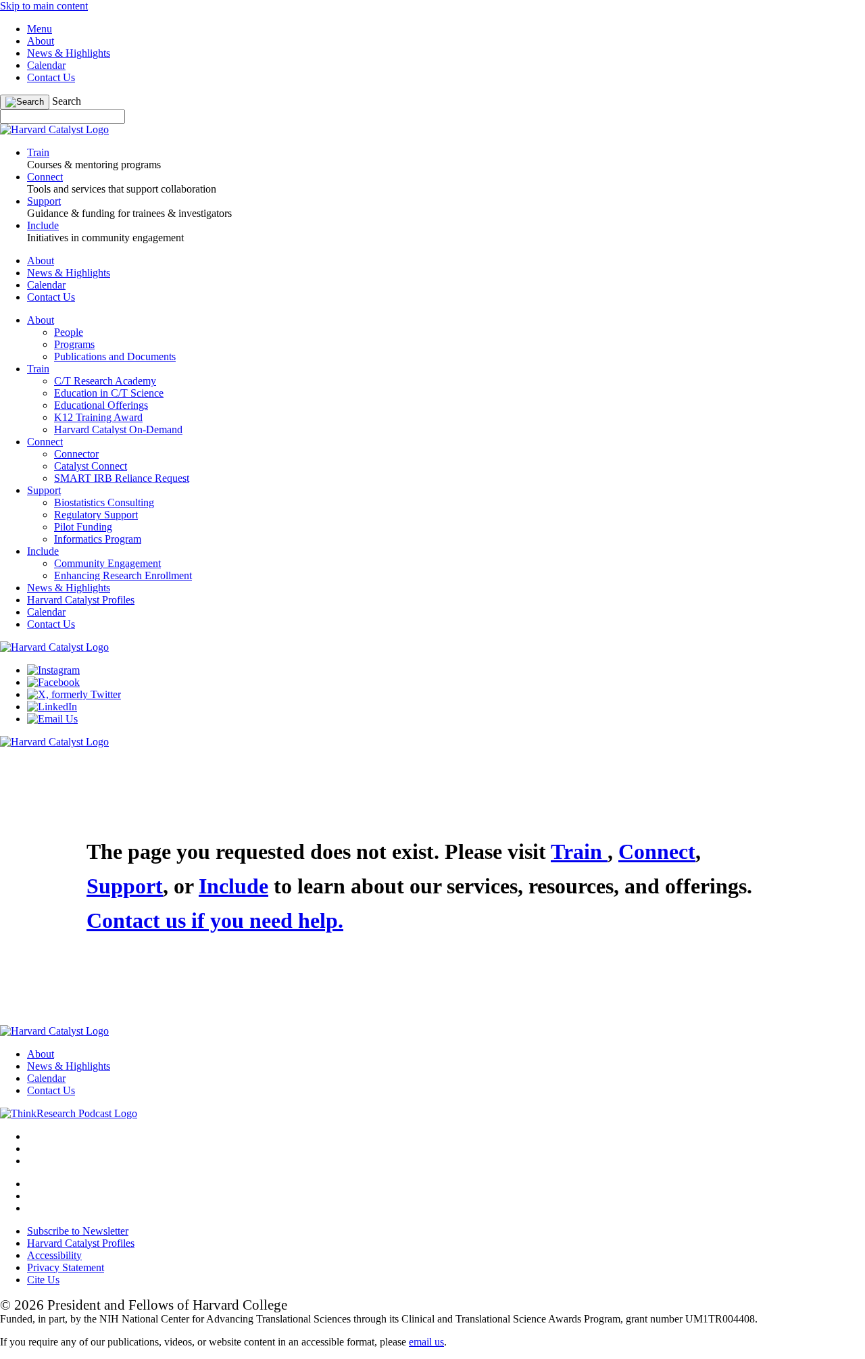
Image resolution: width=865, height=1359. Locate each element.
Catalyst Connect (90, 466)
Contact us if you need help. (214, 920)
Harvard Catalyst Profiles (80, 600)
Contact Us (51, 77)
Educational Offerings (101, 405)
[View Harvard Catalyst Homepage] (54, 129)
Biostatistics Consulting (104, 502)
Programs (74, 344)
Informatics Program (97, 539)
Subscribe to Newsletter (77, 1231)
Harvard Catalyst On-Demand (118, 429)
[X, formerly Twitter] (74, 694)
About (40, 41)
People (68, 332)
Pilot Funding (83, 527)
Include (43, 551)
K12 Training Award (98, 417)
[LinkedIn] (52, 706)
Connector (76, 454)
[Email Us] (52, 718)
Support (44, 490)
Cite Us (43, 1279)
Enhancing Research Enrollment (123, 575)
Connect (45, 441)
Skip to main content (44, 5)
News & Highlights (68, 53)
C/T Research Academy (105, 381)
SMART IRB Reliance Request (121, 478)
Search (66, 101)
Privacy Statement (65, 1267)
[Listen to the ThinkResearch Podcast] (68, 1113)
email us (426, 1342)
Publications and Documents (115, 356)
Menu (39, 28)
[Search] (24, 102)
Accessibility (54, 1255)
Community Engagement (107, 563)
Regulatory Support (96, 514)
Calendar (46, 65)
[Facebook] (53, 682)
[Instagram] (53, 670)
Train (38, 368)
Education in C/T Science (109, 393)
